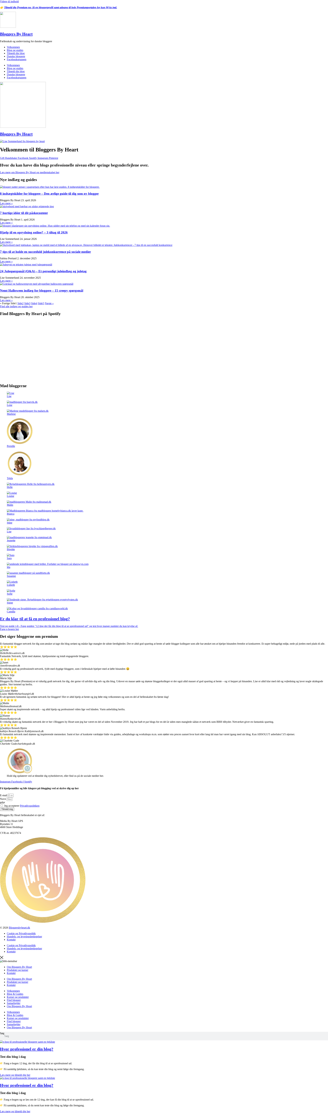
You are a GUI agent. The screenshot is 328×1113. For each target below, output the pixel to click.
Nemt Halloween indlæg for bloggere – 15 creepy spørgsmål (41, 290)
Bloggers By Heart (16, 34)
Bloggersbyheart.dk (19, 927)
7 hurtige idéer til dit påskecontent (24, 213)
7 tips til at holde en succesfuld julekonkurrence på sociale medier (45, 252)
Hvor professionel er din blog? (26, 1049)
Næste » (49, 303)
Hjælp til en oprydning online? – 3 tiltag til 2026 (34, 232)
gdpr (2, 802)
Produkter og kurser (17, 970)
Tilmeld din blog (16, 53)
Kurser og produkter (18, 997)
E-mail (4, 795)
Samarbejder (13, 1003)
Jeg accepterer (21, 805)
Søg (2, 1033)
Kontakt (11, 939)
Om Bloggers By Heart (19, 966)
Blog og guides (15, 50)
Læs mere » (6, 203)
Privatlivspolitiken (29, 805)
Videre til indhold (9, 1)
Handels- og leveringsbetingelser (24, 936)
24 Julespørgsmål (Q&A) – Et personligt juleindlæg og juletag (43, 271)
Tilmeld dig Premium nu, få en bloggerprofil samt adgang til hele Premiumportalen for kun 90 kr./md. (60, 7)
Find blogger (14, 1000)
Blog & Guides (15, 993)
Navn (3, 798)
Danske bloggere (16, 56)
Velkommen (13, 47)
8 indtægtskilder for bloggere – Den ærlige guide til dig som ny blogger (49, 193)
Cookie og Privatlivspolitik (21, 933)
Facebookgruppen (16, 59)
